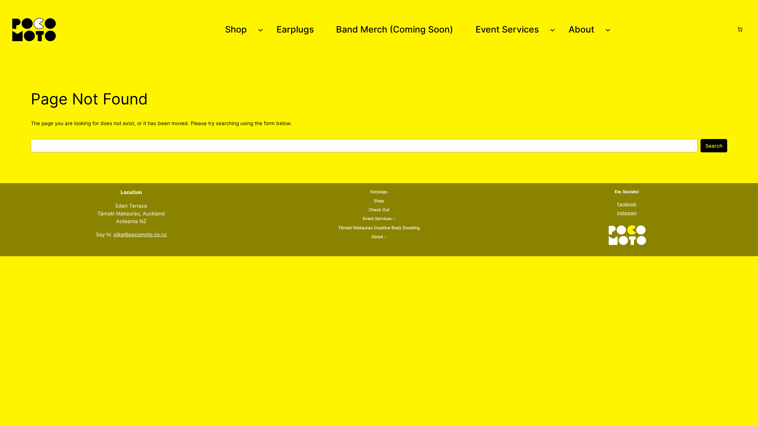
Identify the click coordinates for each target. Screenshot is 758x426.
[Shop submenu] (260, 29)
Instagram (627, 212)
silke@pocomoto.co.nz (140, 235)
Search (713, 146)
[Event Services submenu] (552, 29)
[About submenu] (608, 29)
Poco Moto (78, 29)
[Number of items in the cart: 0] (740, 29)
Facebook (626, 203)
